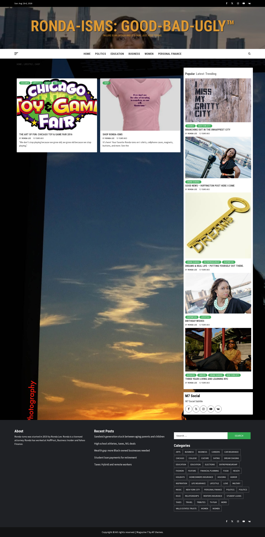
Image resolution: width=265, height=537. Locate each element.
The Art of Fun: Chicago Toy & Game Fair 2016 (45, 134)
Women (149, 53)
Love (225, 483)
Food (226, 470)
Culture (205, 458)
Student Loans (234, 496)
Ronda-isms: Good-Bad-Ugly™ (132, 26)
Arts (178, 451)
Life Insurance (199, 483)
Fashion (180, 470)
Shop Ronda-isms (113, 134)
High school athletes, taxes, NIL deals (115, 443)
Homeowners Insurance (201, 477)
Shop (48, 83)
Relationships (192, 496)
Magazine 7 (142, 532)
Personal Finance (169, 53)
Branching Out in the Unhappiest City (207, 129)
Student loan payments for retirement (115, 457)
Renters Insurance (213, 496)
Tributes (201, 502)
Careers (202, 375)
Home (87, 53)
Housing (222, 477)
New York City (204, 126)
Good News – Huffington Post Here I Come (209, 185)
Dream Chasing (193, 182)
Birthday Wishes (194, 321)
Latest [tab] (200, 74)
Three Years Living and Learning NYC (206, 378)
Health (236, 470)
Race (178, 496)
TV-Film (213, 502)
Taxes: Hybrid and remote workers (113, 464)
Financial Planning (209, 470)
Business (134, 53)
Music (179, 489)
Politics (100, 53)
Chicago (190, 126)
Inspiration (229, 262)
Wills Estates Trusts (186, 508)
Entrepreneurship (211, 262)
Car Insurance (231, 451)
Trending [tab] (210, 74)
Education (117, 53)
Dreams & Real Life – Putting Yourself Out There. (214, 265)
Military (236, 483)
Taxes (178, 502)
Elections (210, 464)
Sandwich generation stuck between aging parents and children (129, 436)
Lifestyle (37, 83)
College (193, 458)
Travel (57, 83)
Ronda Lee (26, 138)
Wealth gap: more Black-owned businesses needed (122, 450)
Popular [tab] (190, 74)
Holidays (25, 83)
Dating (216, 458)
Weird (224, 502)
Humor (233, 477)
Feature (192, 470)
